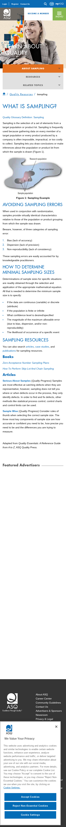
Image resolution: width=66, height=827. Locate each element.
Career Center (44, 698)
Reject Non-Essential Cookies (30, 805)
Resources (33, 76)
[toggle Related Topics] (59, 85)
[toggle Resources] (59, 77)
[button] (59, 14)
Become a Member (38, 13)
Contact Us (25, 4)
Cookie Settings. (12, 787)
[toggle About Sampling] (59, 68)
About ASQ (42, 694)
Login (4, 4)
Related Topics (33, 85)
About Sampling (33, 68)
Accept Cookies (30, 797)
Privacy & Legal (44, 719)
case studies (42, 346)
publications (9, 350)
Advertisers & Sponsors (49, 710)
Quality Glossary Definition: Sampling (23, 117)
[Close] (56, 727)
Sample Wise (10, 411)
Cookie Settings (30, 814)
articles (30, 346)
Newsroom (42, 714)
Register (15, 4)
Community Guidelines (48, 702)
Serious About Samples (17, 380)
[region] (30, 773)
